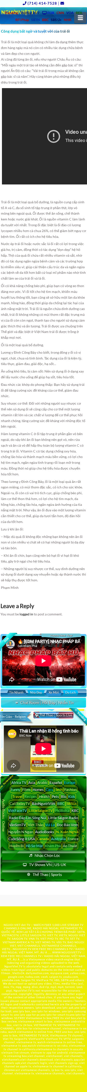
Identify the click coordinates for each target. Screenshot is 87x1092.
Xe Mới (54, 692)
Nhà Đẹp (36, 692)
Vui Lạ (50, 825)
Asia (31, 782)
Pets (55, 796)
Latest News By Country (83, 827)
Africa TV (18, 782)
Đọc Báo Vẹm (67, 825)
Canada (43, 839)
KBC (75, 810)
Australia (58, 839)
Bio (63, 796)
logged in (26, 614)
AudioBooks (44, 832)
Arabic (42, 782)
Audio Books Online (4, 815)
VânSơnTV (17, 825)
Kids (71, 796)
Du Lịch (70, 692)
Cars (49, 789)
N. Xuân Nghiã (67, 832)
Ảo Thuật (70, 846)
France (73, 839)
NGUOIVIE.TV (22, 949)
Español (56, 782)
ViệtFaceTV (17, 810)
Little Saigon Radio (63, 818)
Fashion (70, 789)
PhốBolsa (62, 810)
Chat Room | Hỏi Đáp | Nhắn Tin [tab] (47, 702)
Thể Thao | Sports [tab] (47, 874)
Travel (17, 796)
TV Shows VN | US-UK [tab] (47, 864)
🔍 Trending (80, 714)
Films (26, 789)
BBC (61, 803)
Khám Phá (53, 846)
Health (44, 796)
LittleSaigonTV (41, 810)
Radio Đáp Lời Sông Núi (27, 818)
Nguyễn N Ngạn (20, 832)
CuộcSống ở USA (21, 839)
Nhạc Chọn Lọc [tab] (47, 855)
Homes (38, 789)
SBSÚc (71, 803)
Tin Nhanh (16, 692)
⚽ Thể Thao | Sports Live (53, 715)
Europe (69, 782)
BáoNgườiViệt (43, 803)
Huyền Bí (16, 846)
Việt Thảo (35, 825)
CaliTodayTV (20, 803)
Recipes (30, 796)
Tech (58, 789)
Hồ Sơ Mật (34, 846)
